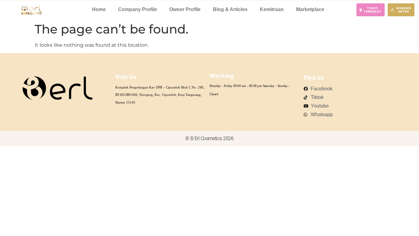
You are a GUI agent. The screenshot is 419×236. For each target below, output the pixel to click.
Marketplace (310, 9)
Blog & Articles (230, 9)
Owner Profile (185, 9)
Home (99, 9)
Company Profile (137, 9)
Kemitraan (272, 9)
